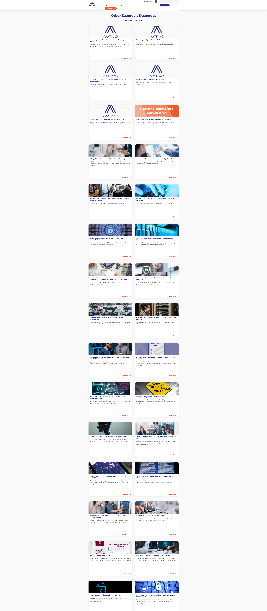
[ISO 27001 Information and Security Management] (157, 507)
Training (119, 5)
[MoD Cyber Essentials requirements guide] (157, 190)
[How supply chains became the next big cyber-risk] (157, 150)
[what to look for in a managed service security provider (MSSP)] (110, 507)
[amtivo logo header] (95, 5)
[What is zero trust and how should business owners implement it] (157, 587)
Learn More (126, 58)
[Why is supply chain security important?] (110, 587)
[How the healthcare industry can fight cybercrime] (157, 230)
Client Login (165, 5)
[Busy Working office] (110, 309)
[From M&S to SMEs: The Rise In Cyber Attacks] (157, 547)
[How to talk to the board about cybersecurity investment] (157, 269)
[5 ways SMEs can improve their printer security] (110, 150)
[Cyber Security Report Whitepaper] (110, 468)
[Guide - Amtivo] (157, 349)
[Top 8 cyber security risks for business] (110, 388)
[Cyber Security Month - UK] (110, 349)
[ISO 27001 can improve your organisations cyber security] (110, 230)
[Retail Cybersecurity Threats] (110, 269)
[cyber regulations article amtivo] (110, 190)
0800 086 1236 (148, 1)
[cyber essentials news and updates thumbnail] (157, 111)
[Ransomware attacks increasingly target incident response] (157, 468)
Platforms (126, 5)
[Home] (106, 5)
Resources (134, 5)
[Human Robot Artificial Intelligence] (110, 428)
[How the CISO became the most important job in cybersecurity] (157, 309)
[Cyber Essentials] (157, 428)
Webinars (141, 5)
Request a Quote (110, 8)
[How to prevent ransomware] (110, 547)
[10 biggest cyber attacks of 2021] (157, 388)
